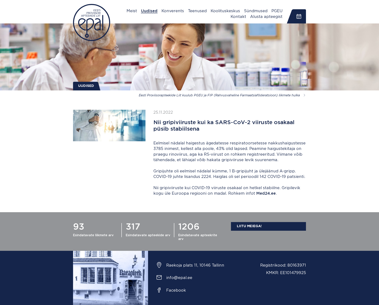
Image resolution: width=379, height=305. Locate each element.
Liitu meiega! (249, 226)
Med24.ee (266, 193)
